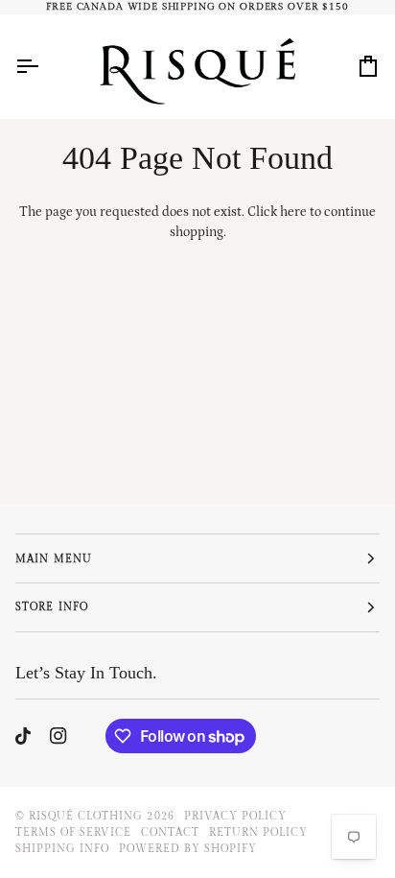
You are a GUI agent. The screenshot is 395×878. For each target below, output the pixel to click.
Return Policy (258, 832)
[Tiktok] (23, 736)
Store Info (51, 607)
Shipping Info (62, 848)
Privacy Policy (235, 816)
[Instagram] (58, 736)
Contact (169, 832)
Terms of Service (73, 832)
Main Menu (53, 559)
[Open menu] (44, 65)
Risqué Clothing (86, 816)
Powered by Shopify (187, 848)
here (293, 212)
